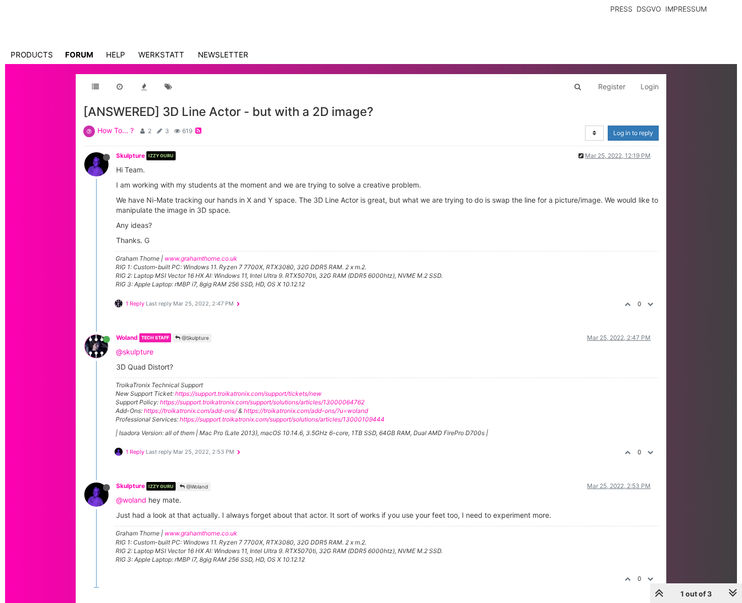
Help (115, 54)
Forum (79, 54)
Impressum (686, 9)
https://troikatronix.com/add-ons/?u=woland (306, 410)
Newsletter (223, 54)
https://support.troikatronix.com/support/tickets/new (248, 393)
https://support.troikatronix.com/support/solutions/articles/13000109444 (282, 419)
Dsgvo (649, 9)
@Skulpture (194, 338)
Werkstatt (161, 54)
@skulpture (134, 351)
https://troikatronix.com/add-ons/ (190, 410)
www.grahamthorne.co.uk (201, 258)
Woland (127, 337)
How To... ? (115, 130)
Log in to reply (633, 133)
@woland (131, 500)
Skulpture (130, 155)
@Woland (196, 487)
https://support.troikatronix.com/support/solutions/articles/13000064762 (262, 402)
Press (621, 9)
